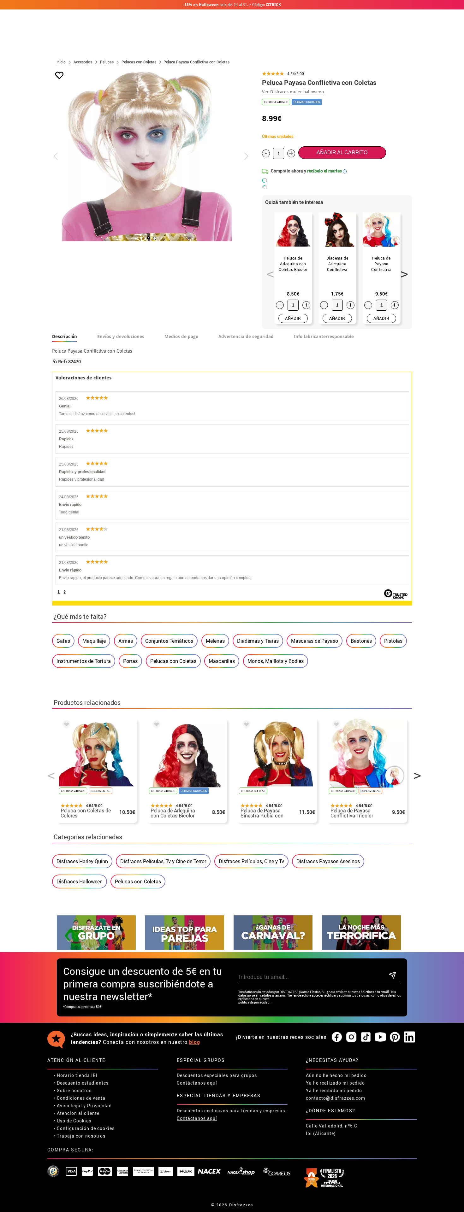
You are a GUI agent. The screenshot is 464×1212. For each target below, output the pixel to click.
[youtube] (380, 1037)
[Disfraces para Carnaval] (273, 948)
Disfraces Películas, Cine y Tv (251, 861)
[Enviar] (392, 975)
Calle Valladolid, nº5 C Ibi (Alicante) (331, 1129)
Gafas (63, 640)
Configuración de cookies (86, 1128)
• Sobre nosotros (73, 1090)
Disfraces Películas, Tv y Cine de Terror (163, 861)
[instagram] (351, 1037)
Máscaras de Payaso (314, 640)
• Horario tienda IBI (76, 1075)
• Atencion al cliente (76, 1113)
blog (194, 1042)
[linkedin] (409, 1037)
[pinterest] (395, 1037)
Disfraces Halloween (80, 881)
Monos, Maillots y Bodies (275, 661)
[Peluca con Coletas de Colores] (65, 725)
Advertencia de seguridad (246, 336)
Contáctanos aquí (197, 1083)
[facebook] (336, 1037)
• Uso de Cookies (72, 1121)
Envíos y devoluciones (120, 336)
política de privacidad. (254, 1002)
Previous (268, 270)
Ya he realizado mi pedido (335, 1083)
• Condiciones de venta (79, 1098)
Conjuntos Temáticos (169, 640)
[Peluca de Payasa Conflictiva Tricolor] (335, 725)
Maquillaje (94, 640)
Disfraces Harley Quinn (82, 861)
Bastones (361, 640)
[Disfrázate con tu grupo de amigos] (96, 948)
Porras (130, 661)
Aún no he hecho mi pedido (336, 1075)
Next (402, 270)
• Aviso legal (68, 1106)
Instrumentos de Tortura (84, 661)
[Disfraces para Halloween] (361, 948)
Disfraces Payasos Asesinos (328, 861)
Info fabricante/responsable (324, 336)
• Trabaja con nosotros (79, 1136)
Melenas (215, 640)
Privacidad (99, 1106)
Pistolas (393, 640)
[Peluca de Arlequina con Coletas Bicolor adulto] (155, 725)
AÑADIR (293, 318)
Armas (125, 640)
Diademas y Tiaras (258, 640)
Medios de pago (181, 336)
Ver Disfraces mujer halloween (293, 91)
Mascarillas (222, 661)
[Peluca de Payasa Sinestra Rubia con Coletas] (245, 725)
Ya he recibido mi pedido (334, 1090)
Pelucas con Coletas (173, 661)
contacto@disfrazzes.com (335, 1098)
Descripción (64, 336)
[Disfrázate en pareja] (184, 948)
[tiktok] (366, 1037)
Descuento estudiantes (83, 1083)
